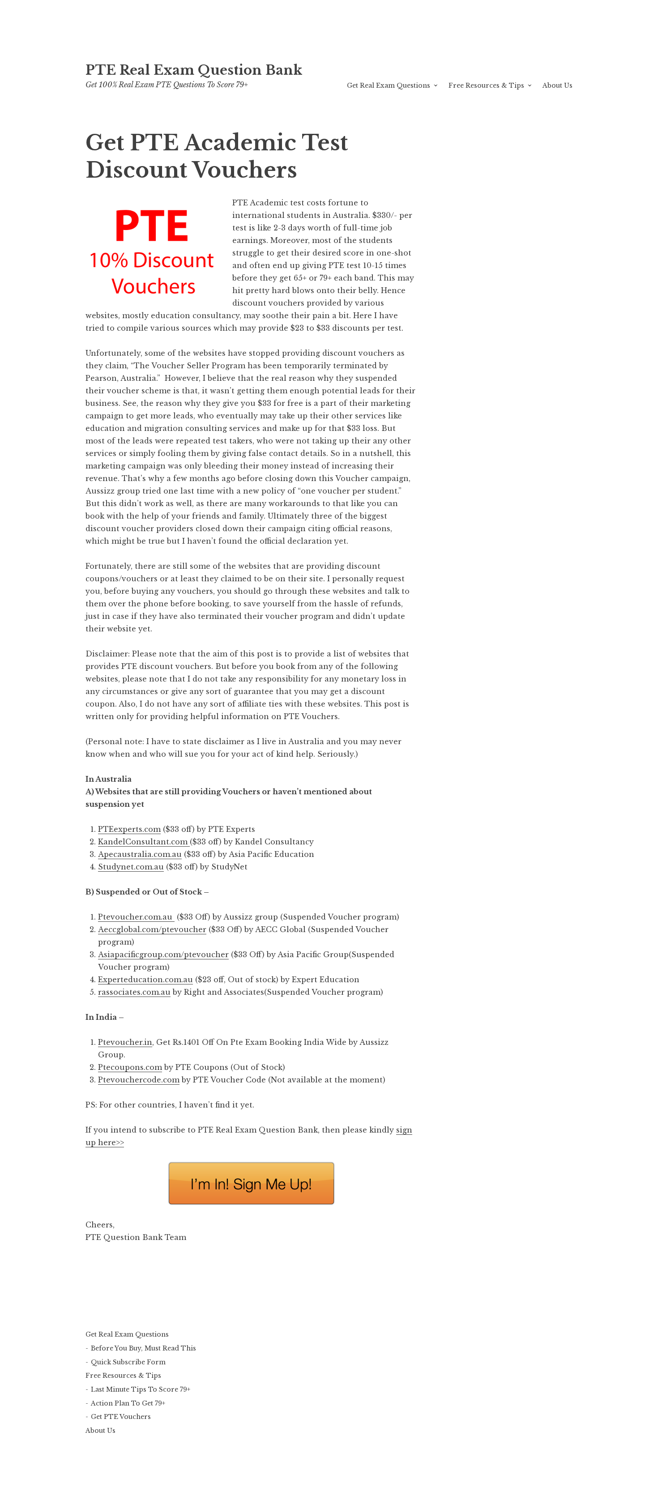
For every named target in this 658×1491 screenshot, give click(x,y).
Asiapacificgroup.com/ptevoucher (163, 954)
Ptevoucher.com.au (136, 916)
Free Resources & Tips (486, 85)
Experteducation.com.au (145, 979)
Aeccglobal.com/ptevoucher (152, 929)
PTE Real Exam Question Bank (193, 70)
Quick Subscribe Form (128, 1362)
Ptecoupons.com (130, 1067)
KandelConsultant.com (144, 841)
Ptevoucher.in (125, 1042)
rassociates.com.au (134, 992)
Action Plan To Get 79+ (128, 1403)
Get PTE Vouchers (121, 1417)
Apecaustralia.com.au (140, 854)
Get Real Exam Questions (388, 85)
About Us (558, 85)
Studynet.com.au (131, 866)
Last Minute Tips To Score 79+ (140, 1389)
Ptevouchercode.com (138, 1079)
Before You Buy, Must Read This (143, 1348)
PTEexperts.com (129, 829)
